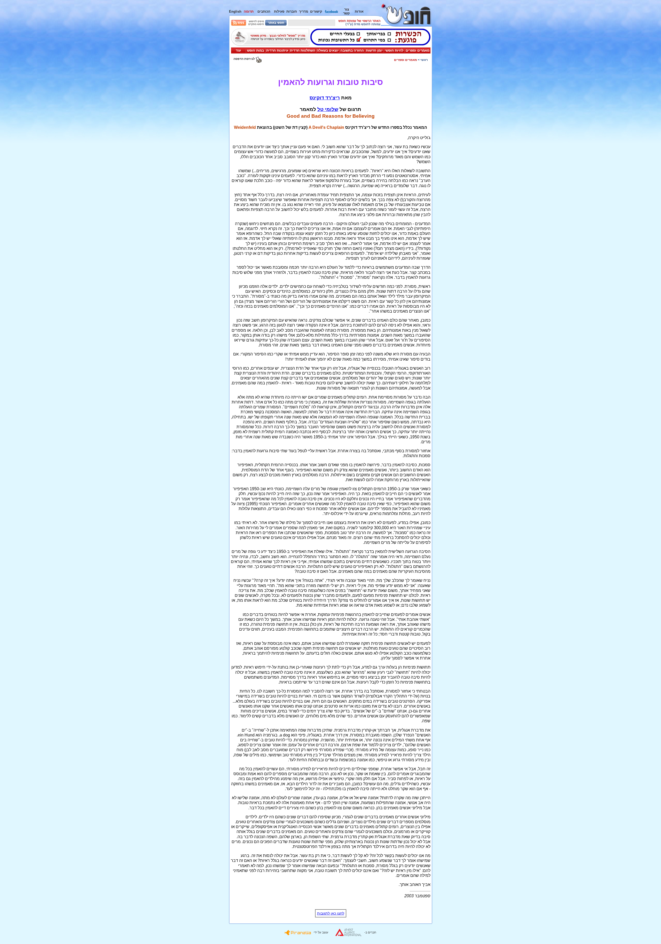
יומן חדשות (374, 50)
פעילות (279, 11)
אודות (359, 11)
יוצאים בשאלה (328, 50)
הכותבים (263, 11)
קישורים (316, 11)
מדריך (303, 11)
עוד (238, 50)
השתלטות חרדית (302, 50)
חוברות (291, 11)
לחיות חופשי (394, 50)
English (235, 11)
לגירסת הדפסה (244, 59)
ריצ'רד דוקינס (325, 97)
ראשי (424, 60)
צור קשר (346, 11)
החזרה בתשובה (352, 50)
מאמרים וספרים (417, 50)
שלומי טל (327, 109)
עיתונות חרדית (277, 50)
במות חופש (255, 50)
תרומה (249, 11)
